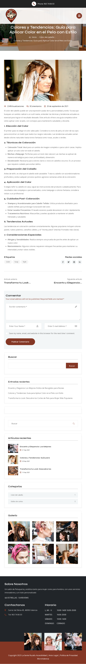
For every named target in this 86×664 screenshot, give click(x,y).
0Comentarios (36, 106)
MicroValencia (43, 659)
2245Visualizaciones (15, 106)
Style (24, 262)
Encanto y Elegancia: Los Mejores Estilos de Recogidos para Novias (36, 388)
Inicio (34, 37)
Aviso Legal (53, 655)
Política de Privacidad (68, 655)
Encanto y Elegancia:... (68, 282)
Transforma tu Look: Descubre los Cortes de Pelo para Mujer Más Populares (40, 398)
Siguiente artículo (74, 279)
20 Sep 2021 (26, 461)
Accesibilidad (41, 655)
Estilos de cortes (17, 501)
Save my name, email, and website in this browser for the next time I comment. (42, 333)
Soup (16, 262)
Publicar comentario (20, 342)
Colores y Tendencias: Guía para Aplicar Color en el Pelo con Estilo (35, 393)
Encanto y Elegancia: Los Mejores (35, 447)
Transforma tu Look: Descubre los (35, 469)
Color (8, 262)
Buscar (12, 357)
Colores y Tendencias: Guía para (35, 458)
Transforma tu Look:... (17, 282)
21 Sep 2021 (26, 450)
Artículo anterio (10, 279)
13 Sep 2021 (26, 472)
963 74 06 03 (49, 4)
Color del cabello (46, 37)
